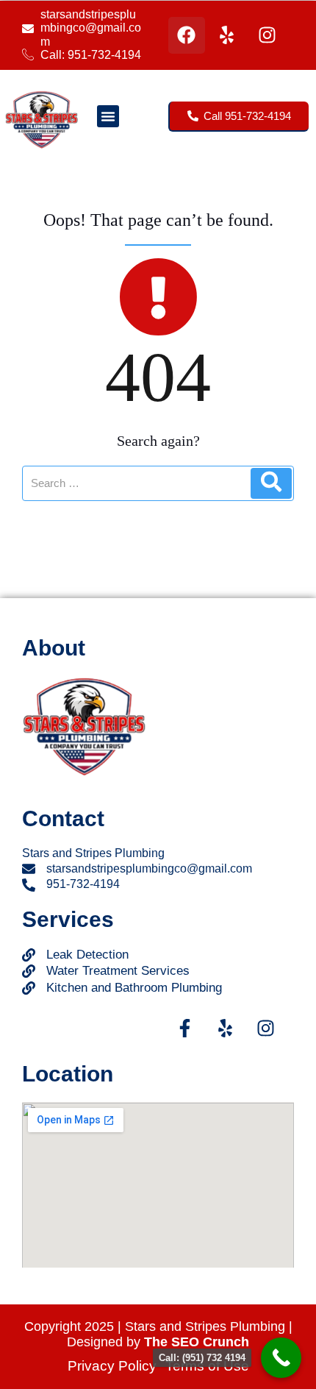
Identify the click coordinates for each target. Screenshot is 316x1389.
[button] (108, 116)
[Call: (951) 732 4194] (281, 1358)
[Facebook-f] (184, 1027)
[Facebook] (186, 35)
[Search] (271, 483)
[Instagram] (267, 35)
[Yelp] (227, 35)
